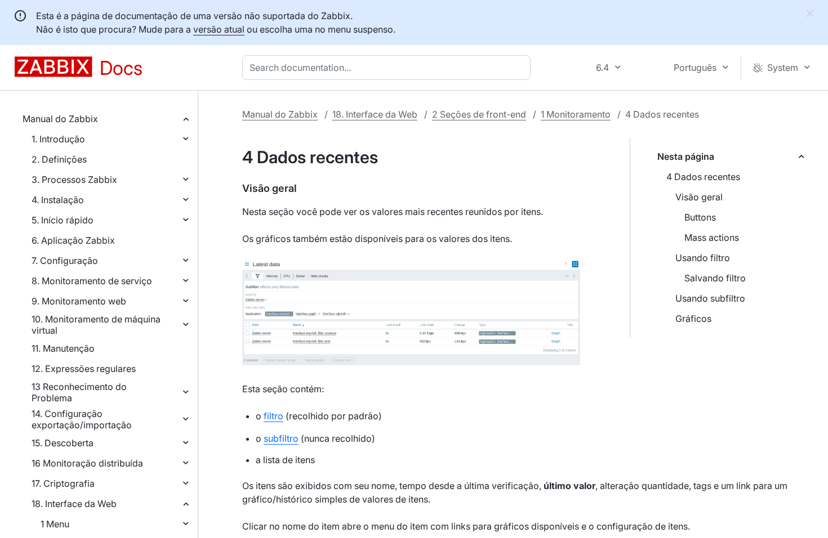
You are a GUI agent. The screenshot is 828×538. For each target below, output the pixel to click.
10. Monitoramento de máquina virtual (96, 324)
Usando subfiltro (710, 298)
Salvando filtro (715, 278)
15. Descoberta (63, 443)
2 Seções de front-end (479, 114)
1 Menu (55, 524)
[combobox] (388, 67)
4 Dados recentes (703, 176)
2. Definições (59, 159)
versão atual (218, 29)
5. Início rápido (63, 220)
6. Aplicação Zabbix (73, 240)
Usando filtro (702, 257)
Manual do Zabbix (60, 118)
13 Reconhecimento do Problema (79, 392)
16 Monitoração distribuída (87, 463)
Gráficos (693, 318)
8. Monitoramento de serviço (92, 280)
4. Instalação (58, 199)
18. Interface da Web (74, 503)
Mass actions (711, 237)
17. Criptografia (63, 483)
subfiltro (281, 438)
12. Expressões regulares (84, 368)
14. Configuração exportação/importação (82, 419)
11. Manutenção (63, 348)
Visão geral (699, 197)
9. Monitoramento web (79, 301)
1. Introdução (58, 139)
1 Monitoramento (576, 114)
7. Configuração (65, 260)
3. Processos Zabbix (74, 179)
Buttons (700, 217)
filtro (273, 416)
